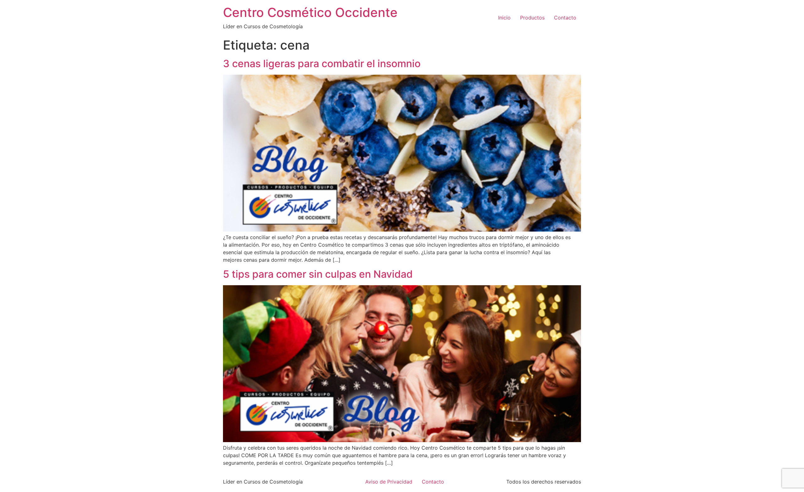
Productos (532, 17)
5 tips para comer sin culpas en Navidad (318, 274)
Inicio (504, 17)
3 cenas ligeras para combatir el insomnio (322, 63)
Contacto (565, 17)
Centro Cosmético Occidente (310, 12)
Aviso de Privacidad (388, 482)
